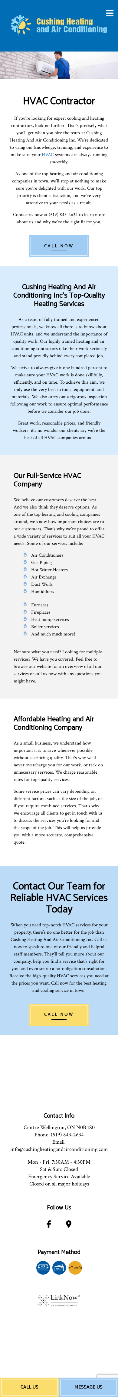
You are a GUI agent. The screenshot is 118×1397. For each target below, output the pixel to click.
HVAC (48, 155)
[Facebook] (49, 1225)
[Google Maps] (69, 1225)
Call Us (29, 1387)
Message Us (88, 1387)
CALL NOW (59, 246)
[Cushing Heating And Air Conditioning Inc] (59, 25)
